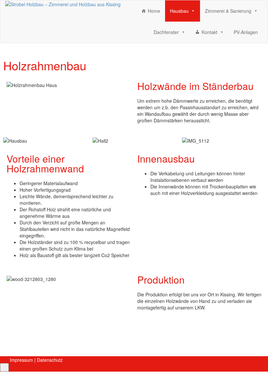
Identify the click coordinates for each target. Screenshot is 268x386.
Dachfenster (166, 32)
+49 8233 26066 (51, 337)
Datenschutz (50, 360)
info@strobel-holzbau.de (58, 327)
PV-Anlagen (246, 32)
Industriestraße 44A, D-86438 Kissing (76, 348)
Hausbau (179, 11)
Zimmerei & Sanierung (228, 11)
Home (154, 11)
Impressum (21, 360)
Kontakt (209, 32)
